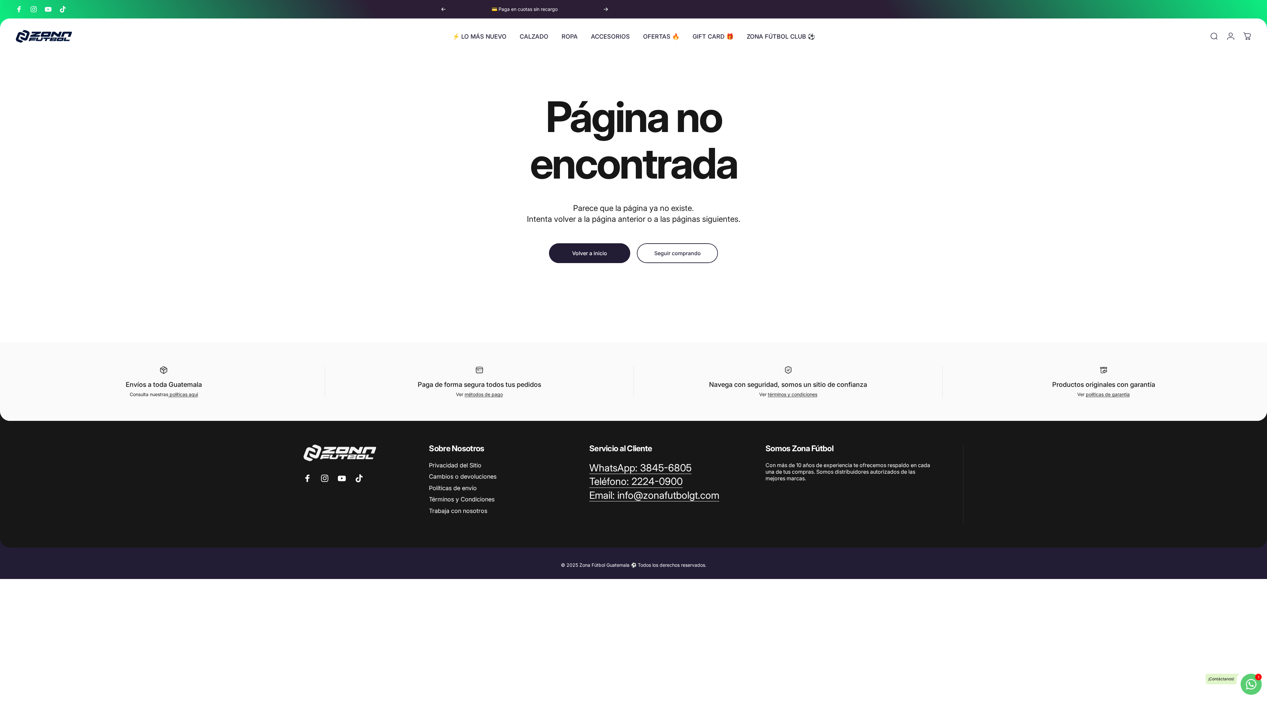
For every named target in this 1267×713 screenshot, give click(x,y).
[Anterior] (443, 9)
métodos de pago (484, 394)
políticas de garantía (1108, 394)
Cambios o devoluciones (463, 476)
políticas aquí (183, 394)
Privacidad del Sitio (455, 465)
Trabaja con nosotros (458, 510)
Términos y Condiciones (462, 499)
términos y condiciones (792, 394)
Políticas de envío (453, 488)
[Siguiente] (606, 9)
